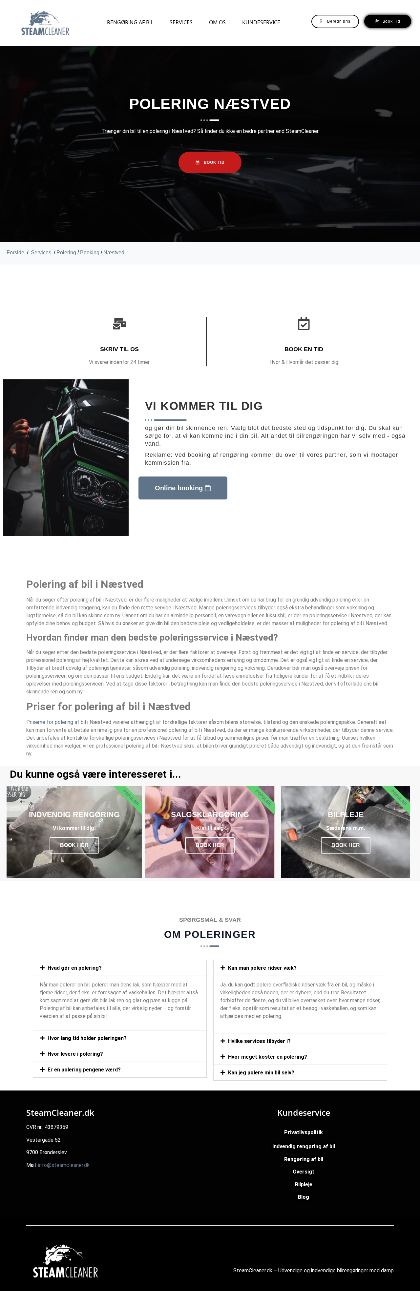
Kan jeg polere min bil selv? (261, 1072)
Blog (303, 1197)
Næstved (113, 252)
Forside (15, 252)
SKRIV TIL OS (119, 349)
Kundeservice (261, 22)
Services (181, 22)
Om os (217, 22)
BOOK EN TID (303, 349)
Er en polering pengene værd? (84, 1070)
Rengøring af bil (130, 22)
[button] (119, 968)
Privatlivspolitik (303, 1132)
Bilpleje (303, 1184)
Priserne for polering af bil (56, 722)
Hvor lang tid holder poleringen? (87, 1038)
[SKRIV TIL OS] (119, 323)
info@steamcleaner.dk (64, 1165)
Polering (66, 252)
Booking (89, 252)
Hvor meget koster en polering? (267, 1057)
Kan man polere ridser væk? (262, 968)
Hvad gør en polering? (75, 968)
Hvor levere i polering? (75, 1054)
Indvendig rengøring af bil (303, 1146)
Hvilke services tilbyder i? (259, 1041)
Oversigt (303, 1172)
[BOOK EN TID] (303, 323)
